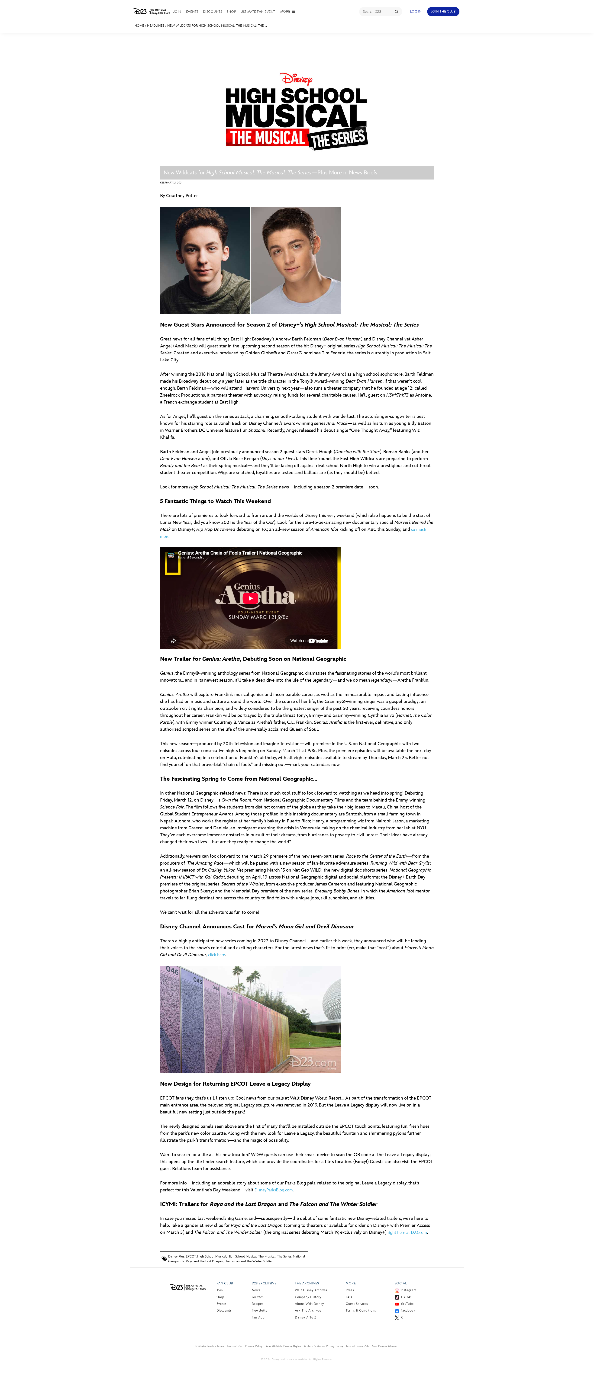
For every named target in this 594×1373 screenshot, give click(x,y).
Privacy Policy (254, 1346)
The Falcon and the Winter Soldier (248, 1261)
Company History (308, 1297)
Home (139, 26)
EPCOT (191, 1256)
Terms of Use (234, 1346)
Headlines (155, 26)
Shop (231, 11)
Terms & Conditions (361, 1310)
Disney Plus (176, 1256)
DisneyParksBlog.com (274, 1190)
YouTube (407, 1304)
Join (177, 11)
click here (216, 955)
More (351, 1283)
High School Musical (211, 1256)
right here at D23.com (407, 1232)
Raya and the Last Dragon (204, 1261)
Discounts (212, 11)
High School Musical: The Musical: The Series (259, 1256)
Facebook (408, 1310)
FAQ (349, 1297)
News (256, 1290)
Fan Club (224, 1283)
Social (401, 1283)
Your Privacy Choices (384, 1346)
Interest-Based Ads (357, 1346)
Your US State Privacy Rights (283, 1346)
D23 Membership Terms (209, 1346)
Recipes (257, 1304)
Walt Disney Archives (311, 1290)
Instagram (408, 1290)
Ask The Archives (308, 1310)
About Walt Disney (309, 1304)
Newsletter (260, 1310)
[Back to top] (585, 1360)
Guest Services (357, 1304)
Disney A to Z (305, 1317)
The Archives (307, 1283)
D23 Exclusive (264, 1283)
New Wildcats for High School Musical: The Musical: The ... (217, 26)
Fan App (258, 1317)
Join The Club (443, 11)
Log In (416, 11)
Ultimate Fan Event (258, 11)
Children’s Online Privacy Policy (323, 1346)
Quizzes (258, 1297)
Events (192, 11)
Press (350, 1290)
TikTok (406, 1297)
